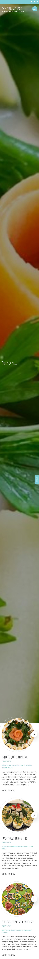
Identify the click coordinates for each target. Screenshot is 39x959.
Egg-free (5, 930)
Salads (9, 767)
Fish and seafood (17, 765)
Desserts (4, 932)
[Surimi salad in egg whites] (18, 815)
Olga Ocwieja (6, 761)
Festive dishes (6, 765)
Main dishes (28, 765)
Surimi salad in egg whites (14, 838)
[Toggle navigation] (34, 8)
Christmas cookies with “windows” (18, 922)
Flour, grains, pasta (24, 930)
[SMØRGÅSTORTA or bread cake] (18, 734)
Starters (4, 767)
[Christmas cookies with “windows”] (18, 899)
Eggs (3, 846)
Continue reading (8, 790)
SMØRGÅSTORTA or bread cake (15, 757)
